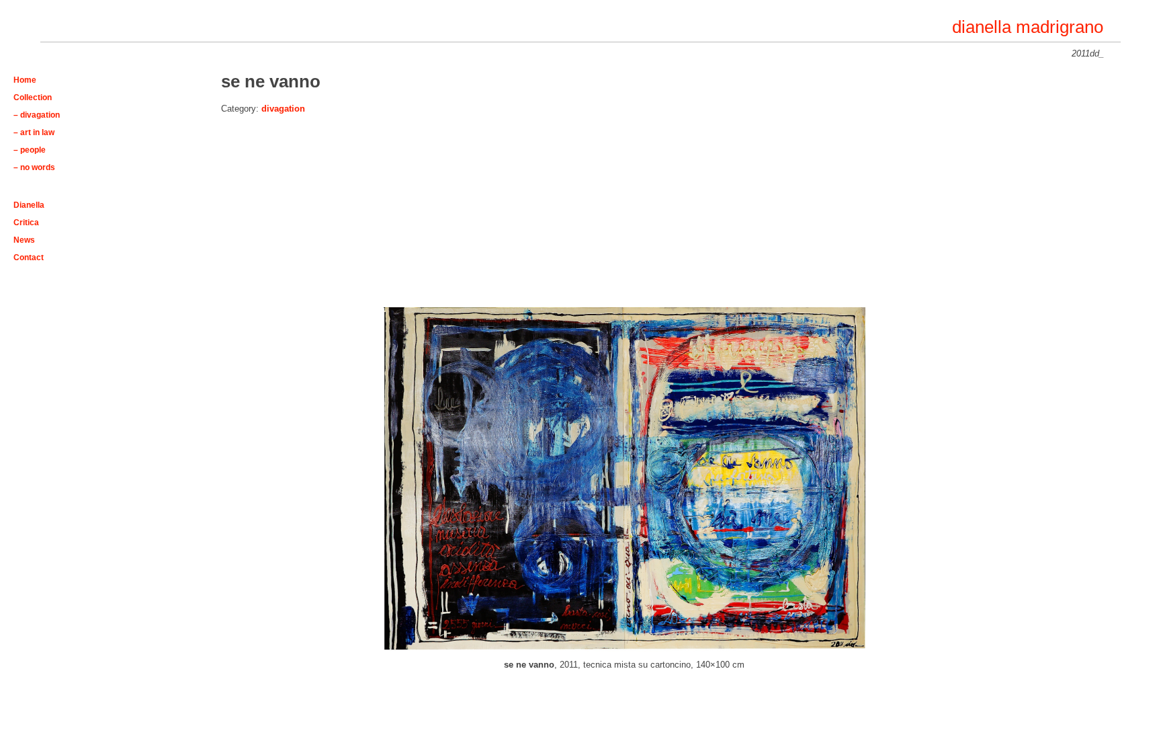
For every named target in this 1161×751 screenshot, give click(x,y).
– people (29, 149)
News (24, 239)
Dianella (28, 204)
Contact (28, 257)
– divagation (36, 114)
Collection (32, 97)
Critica (26, 222)
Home (24, 79)
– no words (34, 167)
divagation (283, 109)
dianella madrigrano (1027, 27)
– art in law (33, 132)
